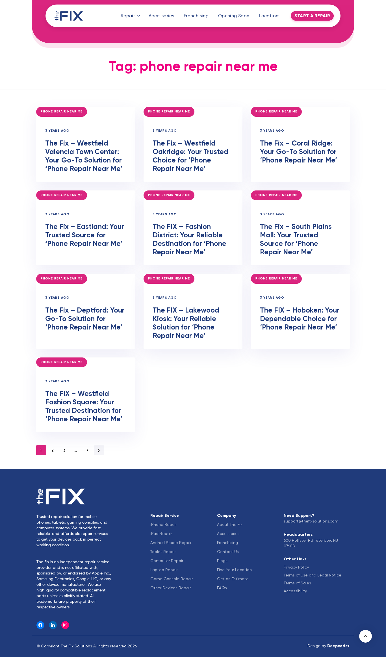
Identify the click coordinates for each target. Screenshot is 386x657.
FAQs (222, 588)
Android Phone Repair (170, 542)
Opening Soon (234, 15)
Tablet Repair (162, 551)
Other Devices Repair (170, 588)
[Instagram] (65, 625)
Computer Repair (166, 560)
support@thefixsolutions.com (311, 521)
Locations (270, 15)
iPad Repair (161, 533)
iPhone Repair (163, 524)
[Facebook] (40, 625)
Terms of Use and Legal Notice (312, 575)
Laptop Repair (163, 569)
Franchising (196, 15)
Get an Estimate (233, 578)
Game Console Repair (171, 578)
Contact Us (228, 551)
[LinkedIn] (53, 625)
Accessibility (295, 591)
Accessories (161, 15)
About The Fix (229, 524)
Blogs (222, 560)
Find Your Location (234, 569)
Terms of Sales (297, 583)
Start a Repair (312, 15)
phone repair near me (62, 111)
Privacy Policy (296, 567)
